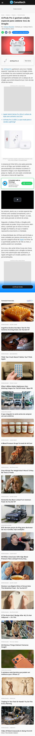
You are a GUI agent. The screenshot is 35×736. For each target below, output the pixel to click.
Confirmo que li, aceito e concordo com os (18, 35)
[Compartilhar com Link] (9, 32)
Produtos (14, 15)
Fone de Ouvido (21, 15)
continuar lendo (17, 287)
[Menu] (2, 3)
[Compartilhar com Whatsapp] (2, 32)
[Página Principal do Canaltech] (17, 3)
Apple (22, 239)
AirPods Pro (8, 69)
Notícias (8, 15)
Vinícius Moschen (9, 27)
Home (2, 15)
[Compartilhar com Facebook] (6, 32)
